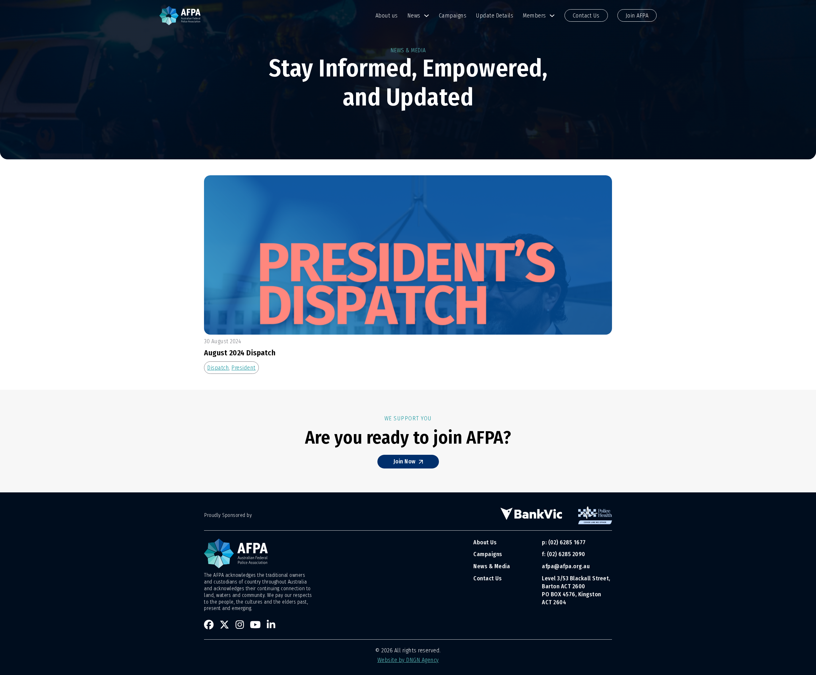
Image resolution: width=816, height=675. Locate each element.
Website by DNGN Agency (408, 660)
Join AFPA (637, 15)
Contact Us (586, 15)
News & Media (491, 566)
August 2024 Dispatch (239, 352)
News (413, 15)
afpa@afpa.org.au (566, 566)
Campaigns (453, 15)
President (243, 367)
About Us (485, 542)
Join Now (404, 461)
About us (386, 15)
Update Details (494, 15)
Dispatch (218, 367)
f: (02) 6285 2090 (563, 554)
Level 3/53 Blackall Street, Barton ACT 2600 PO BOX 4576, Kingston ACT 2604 (576, 590)
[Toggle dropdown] (426, 15)
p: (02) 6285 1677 (564, 542)
